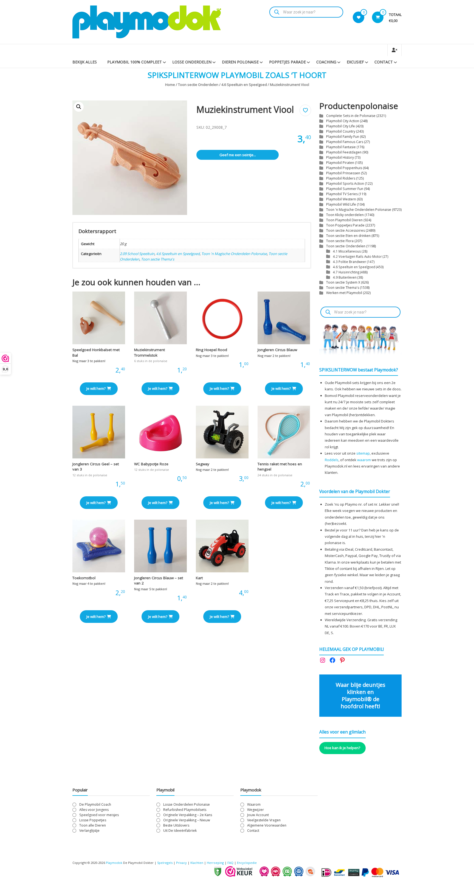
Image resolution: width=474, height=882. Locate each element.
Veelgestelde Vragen (264, 820)
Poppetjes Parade (287, 62)
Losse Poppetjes (92, 820)
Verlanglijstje (89, 830)
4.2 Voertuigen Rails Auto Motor (357, 256)
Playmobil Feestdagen (344, 152)
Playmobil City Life (340, 126)
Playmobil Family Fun (342, 136)
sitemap (363, 453)
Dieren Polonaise (240, 62)
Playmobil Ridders (340, 178)
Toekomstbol (83, 577)
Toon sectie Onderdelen (198, 84)
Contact (383, 62)
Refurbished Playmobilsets (184, 809)
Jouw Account (258, 815)
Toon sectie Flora (340, 241)
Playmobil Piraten (340, 162)
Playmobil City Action (342, 121)
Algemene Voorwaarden (266, 825)
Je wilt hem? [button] (96, 388)
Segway (202, 463)
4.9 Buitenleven (345, 277)
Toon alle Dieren (92, 825)
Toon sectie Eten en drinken (348, 235)
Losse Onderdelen (191, 62)
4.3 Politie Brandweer (349, 261)
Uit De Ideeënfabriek (180, 830)
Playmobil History (340, 157)
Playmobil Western (341, 199)
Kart (199, 577)
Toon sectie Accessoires (345, 230)
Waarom (254, 804)
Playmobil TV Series (342, 194)
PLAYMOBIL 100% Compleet (134, 62)
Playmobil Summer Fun (344, 188)
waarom (364, 459)
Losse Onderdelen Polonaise (186, 804)
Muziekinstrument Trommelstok (149, 352)
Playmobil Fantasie (341, 147)
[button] (79, 107)
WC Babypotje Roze (151, 463)
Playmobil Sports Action (345, 183)
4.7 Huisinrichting (346, 272)
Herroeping (215, 863)
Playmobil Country (340, 131)
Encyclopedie (247, 863)
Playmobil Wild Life (341, 204)
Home (170, 84)
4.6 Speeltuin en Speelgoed (244, 84)
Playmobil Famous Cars (344, 141)
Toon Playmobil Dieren (344, 220)
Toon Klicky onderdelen (345, 214)
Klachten (196, 863)
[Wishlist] (358, 17)
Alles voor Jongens (94, 809)
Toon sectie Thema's (157, 259)
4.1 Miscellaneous (347, 251)
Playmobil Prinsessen (343, 173)
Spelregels (165, 863)
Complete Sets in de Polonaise (351, 115)
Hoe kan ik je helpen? (342, 747)
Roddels (331, 459)
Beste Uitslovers (176, 825)
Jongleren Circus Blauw (277, 349)
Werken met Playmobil (344, 292)
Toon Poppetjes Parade (345, 225)
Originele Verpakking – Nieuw (186, 820)
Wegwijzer (255, 809)
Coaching (326, 62)
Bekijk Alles (84, 62)
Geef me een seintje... (237, 154)
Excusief (355, 62)
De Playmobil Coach (95, 804)
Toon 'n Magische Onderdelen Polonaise (234, 253)
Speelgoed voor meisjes (99, 815)
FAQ (230, 863)
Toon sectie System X (343, 282)
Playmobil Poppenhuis (344, 168)
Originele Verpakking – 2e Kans (187, 815)
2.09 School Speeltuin (137, 253)
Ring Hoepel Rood (211, 349)
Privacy (182, 863)
